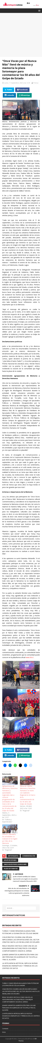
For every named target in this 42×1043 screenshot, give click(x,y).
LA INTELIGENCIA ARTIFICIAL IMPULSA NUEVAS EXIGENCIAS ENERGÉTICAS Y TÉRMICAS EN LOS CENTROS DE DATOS (20, 965)
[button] (38, 10)
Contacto (5, 1029)
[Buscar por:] (21, 908)
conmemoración (28, 856)
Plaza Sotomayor (11, 869)
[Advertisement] (21, 35)
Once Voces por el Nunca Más (15, 864)
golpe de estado (10, 860)
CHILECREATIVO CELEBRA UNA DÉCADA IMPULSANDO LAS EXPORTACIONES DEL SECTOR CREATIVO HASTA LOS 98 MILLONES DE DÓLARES (21, 939)
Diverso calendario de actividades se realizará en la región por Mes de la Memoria (9, 838)
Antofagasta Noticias (13, 915)
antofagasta (13, 856)
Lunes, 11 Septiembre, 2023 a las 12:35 (17, 83)
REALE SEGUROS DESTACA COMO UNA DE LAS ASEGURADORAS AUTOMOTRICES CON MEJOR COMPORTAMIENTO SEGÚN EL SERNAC (19, 948)
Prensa (35, 83)
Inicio (4, 1032)
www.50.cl (29, 657)
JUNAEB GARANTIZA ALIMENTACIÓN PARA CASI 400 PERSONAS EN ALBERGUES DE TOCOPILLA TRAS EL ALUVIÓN (20, 957)
